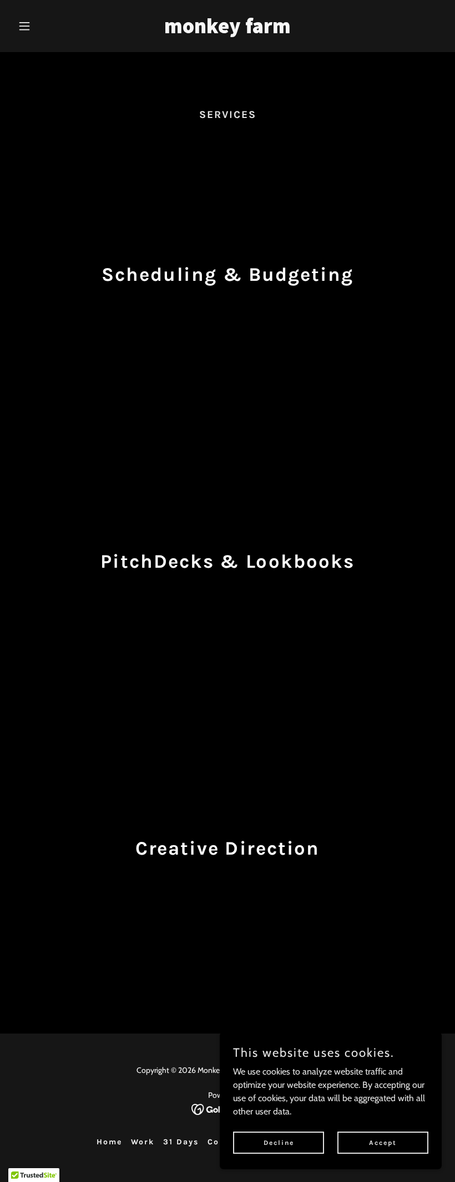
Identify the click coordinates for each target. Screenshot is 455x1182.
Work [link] (142, 1142)
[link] (227, 30)
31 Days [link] (181, 1142)
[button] (45, 26)
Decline (279, 1142)
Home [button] (109, 1142)
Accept (383, 1142)
